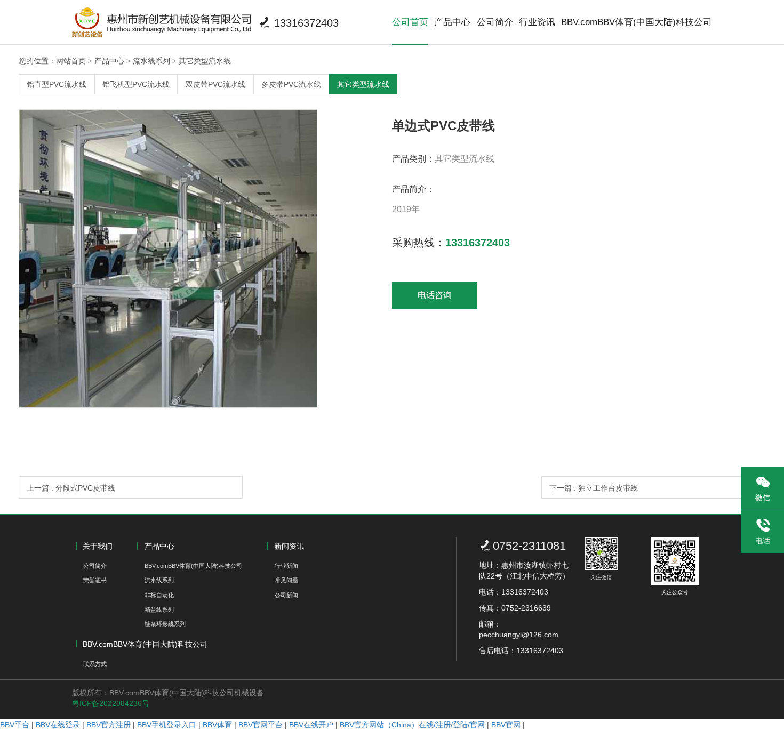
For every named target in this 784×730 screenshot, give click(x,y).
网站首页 (71, 61)
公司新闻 (286, 595)
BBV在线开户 (311, 724)
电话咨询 (435, 295)
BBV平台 (14, 724)
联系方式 (95, 664)
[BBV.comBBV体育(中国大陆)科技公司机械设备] (161, 22)
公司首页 (410, 22)
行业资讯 (537, 22)
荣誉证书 (95, 580)
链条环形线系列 (165, 624)
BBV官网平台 (260, 724)
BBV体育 (217, 724)
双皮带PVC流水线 (215, 84)
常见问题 (286, 580)
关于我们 (98, 546)
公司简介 (495, 22)
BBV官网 (506, 724)
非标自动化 (159, 595)
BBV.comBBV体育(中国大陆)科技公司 (636, 22)
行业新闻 (286, 566)
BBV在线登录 (58, 724)
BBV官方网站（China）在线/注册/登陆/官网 (412, 724)
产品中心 (452, 22)
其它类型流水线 (205, 61)
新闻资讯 (289, 546)
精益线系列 (159, 609)
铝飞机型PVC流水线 (136, 84)
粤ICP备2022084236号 (110, 703)
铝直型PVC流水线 (56, 84)
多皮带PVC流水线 (291, 84)
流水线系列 (151, 61)
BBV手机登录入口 (166, 724)
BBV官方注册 (108, 724)
